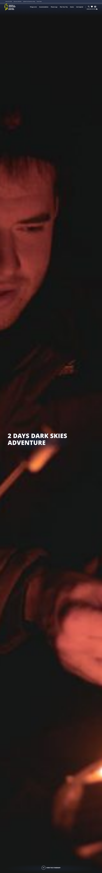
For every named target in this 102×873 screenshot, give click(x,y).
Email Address (48, 430)
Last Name (47, 441)
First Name (47, 436)
